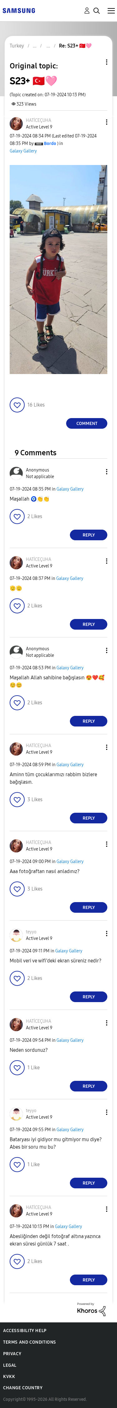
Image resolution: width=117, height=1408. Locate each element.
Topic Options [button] (96, 62)
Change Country (22, 1388)
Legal (10, 1365)
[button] (96, 122)
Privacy (12, 1353)
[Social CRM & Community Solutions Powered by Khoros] (91, 1309)
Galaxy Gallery (23, 151)
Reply (89, 535)
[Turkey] (18, 10)
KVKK (9, 1376)
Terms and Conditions (29, 1342)
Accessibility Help (24, 1330)
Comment (86, 423)
